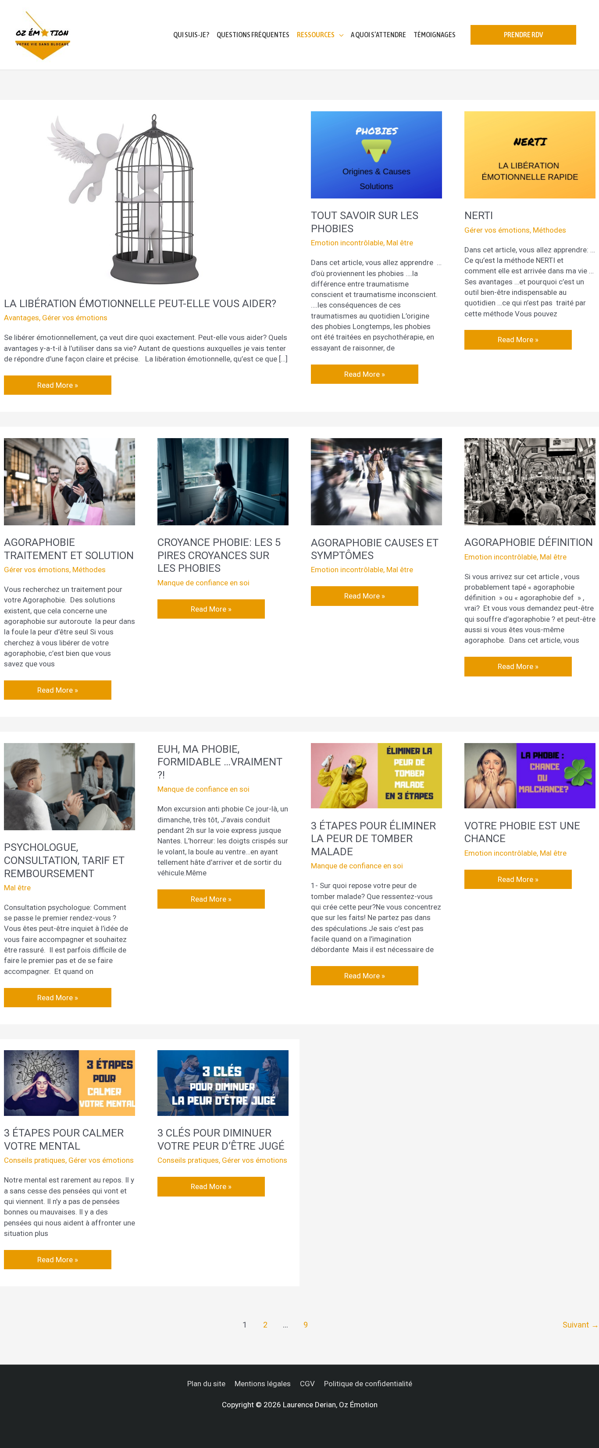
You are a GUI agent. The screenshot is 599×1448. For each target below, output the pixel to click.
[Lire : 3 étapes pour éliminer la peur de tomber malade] (376, 775)
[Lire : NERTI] (529, 154)
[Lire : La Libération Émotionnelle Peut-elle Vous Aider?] (135, 198)
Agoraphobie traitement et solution (69, 549)
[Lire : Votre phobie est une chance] (529, 775)
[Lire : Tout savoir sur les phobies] (376, 154)
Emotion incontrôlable (347, 242)
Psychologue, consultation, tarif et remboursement (64, 860)
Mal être (399, 242)
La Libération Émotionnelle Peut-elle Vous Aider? (140, 303)
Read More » (58, 382)
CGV (307, 1383)
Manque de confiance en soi (203, 582)
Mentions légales (263, 1383)
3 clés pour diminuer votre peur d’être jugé (221, 1139)
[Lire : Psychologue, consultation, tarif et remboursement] (69, 786)
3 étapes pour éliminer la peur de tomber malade (373, 839)
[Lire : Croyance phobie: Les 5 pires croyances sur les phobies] (223, 481)
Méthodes (549, 230)
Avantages (21, 317)
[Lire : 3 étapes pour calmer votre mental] (69, 1082)
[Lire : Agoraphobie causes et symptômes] (376, 481)
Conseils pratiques (34, 1160)
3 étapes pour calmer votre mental (64, 1139)
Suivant (581, 1324)
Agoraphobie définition (528, 542)
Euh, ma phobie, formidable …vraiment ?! (219, 762)
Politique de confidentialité (368, 1383)
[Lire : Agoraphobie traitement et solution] (69, 481)
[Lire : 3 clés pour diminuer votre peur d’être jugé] (223, 1082)
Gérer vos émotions (74, 317)
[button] (523, 34)
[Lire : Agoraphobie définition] (529, 481)
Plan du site (206, 1383)
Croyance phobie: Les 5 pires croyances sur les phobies (219, 555)
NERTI (478, 215)
